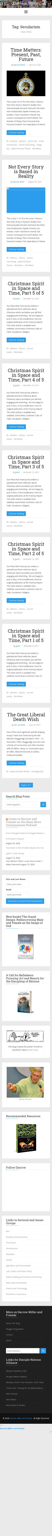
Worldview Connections (16, 1294)
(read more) (33, 1050)
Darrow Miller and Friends (21, 1418)
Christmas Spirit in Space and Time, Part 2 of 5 (26, 548)
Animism (13, 141)
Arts (7, 1231)
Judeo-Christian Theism (20, 148)
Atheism (22, 141)
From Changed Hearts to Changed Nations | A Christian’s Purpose (25, 836)
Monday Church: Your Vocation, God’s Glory (25, 1382)
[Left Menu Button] (1, 1425)
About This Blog (13, 1323)
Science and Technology (16, 1288)
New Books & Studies (15, 1405)
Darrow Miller (19, 65)
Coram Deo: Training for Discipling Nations (24, 1388)
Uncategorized (37, 771)
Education (10, 1254)
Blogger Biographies (15, 1329)
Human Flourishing (27, 145)
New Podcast (12, 1393)
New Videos (11, 1399)
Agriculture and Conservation (18, 1265)
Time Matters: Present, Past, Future (26, 54)
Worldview (36, 148)
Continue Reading (16, 132)
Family (9, 1260)
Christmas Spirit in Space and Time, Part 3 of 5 (26, 461)
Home (8, 1340)
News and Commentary (16, 1282)
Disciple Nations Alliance (16, 1376)
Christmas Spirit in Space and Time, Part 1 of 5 (26, 635)
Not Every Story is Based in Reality (26, 171)
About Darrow (25, 1099)
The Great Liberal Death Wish (26, 716)
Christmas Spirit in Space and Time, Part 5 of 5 (26, 288)
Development (12, 1248)
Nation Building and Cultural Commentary (24, 1277)
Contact (9, 1334)
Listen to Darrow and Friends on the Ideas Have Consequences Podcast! (23, 822)
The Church (11, 1242)
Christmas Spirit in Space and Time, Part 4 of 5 (26, 375)
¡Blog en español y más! (16, 1371)
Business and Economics (16, 1237)
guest (17, 298)
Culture (22, 258)
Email (8, 889)
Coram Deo (32, 141)
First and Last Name (15, 879)
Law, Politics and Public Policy (19, 1271)
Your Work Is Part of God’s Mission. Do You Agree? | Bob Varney (25, 851)
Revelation (18, 265)
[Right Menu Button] (50, 1432)
